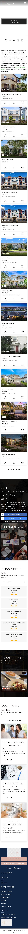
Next (25, 681)
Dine (6, 667)
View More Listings (14, 469)
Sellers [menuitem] (3, 903)
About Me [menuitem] (4, 877)
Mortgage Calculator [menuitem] (8, 917)
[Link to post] (14, 731)
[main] (14, 424)
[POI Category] (6, 40)
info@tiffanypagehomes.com (15, 863)
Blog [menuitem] (2, 880)
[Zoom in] (26, 37)
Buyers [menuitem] (3, 900)
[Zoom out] (26, 39)
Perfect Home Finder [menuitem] (8, 914)
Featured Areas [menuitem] (6, 894)
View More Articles (14, 720)
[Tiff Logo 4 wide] (7, 3)
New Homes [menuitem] (5, 897)
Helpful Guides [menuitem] (6, 906)
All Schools (7, 582)
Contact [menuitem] (4, 883)
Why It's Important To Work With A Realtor (14, 745)
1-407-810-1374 (14, 859)
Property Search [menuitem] (6, 891)
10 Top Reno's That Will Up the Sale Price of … (13, 824)
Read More (8, 759)
